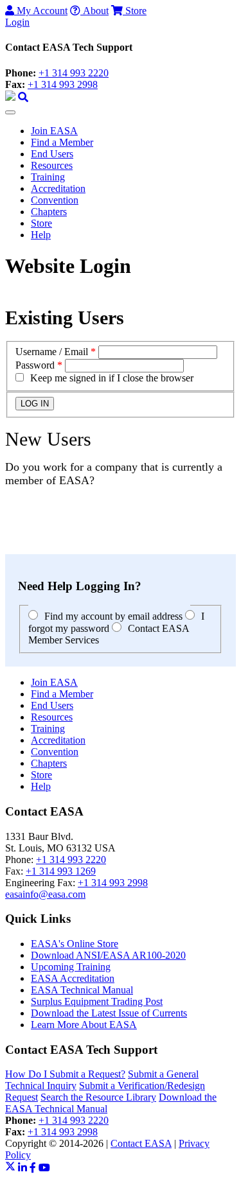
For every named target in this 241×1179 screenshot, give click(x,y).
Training (48, 176)
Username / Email (51, 351)
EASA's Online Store (74, 943)
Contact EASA (141, 1143)
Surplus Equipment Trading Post (97, 1001)
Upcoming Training (71, 966)
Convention (54, 200)
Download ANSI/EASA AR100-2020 (108, 955)
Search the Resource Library (98, 1097)
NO (13, 536)
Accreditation (58, 188)
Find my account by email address (113, 616)
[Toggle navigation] (10, 112)
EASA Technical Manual (82, 989)
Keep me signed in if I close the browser (111, 377)
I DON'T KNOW (41, 548)
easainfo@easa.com (45, 894)
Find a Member (62, 142)
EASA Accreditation (72, 978)
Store (135, 10)
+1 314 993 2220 (74, 72)
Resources (52, 165)
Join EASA (54, 130)
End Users (52, 153)
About (94, 10)
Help (41, 234)
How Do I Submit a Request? (65, 1074)
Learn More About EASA (84, 1024)
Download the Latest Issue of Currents (109, 1013)
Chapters (49, 211)
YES (15, 525)
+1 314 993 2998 (63, 84)
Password (35, 365)
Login (17, 22)
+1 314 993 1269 (61, 871)
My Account (40, 10)
